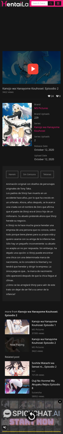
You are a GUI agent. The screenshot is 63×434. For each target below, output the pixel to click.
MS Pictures (41, 108)
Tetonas (47, 174)
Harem (12, 174)
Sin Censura (29, 174)
